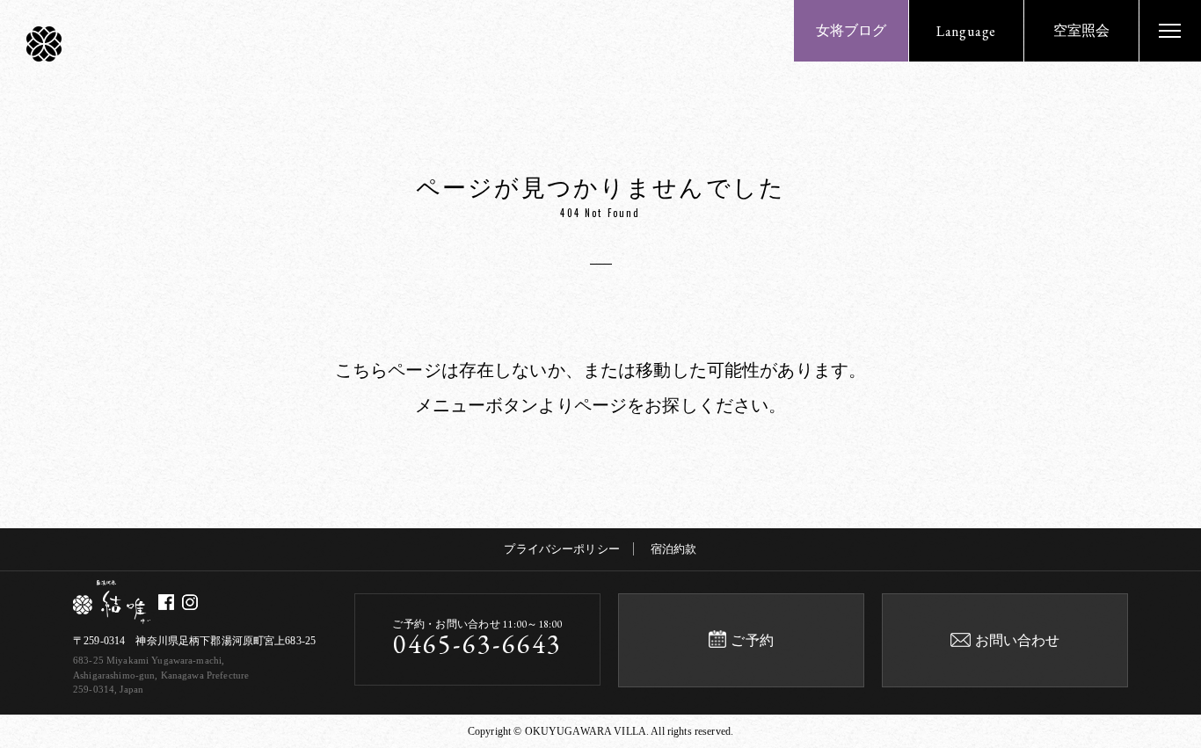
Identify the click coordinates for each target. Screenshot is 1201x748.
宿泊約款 (674, 549)
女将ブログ (851, 30)
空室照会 (1081, 30)
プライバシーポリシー (561, 549)
